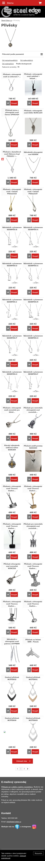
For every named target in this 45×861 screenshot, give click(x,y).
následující (27, 769)
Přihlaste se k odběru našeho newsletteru (17, 787)
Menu (10, 3)
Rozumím (38, 853)
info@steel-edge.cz (13, 822)
